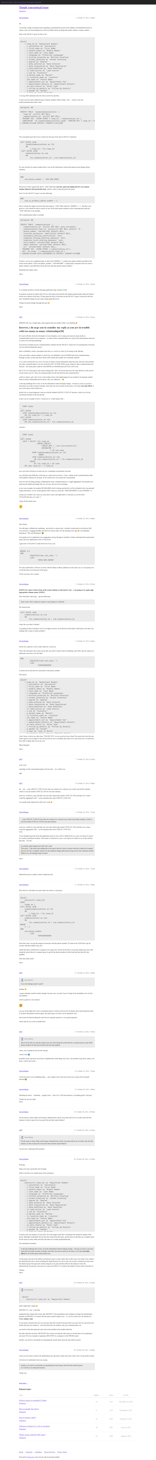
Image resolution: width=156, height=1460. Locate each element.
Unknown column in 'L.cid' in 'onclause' (34, 1426)
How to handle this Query (29, 1409)
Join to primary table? (27, 1417)
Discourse (31, 1457)
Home (21, 1452)
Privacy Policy (62, 1452)
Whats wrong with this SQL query (32, 1435)
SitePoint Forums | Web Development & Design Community (21, 2)
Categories (28, 1452)
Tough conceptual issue (33, 7)
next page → (23, 1383)
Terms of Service (49, 1452)
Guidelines (38, 1452)
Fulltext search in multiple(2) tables (33, 1400)
